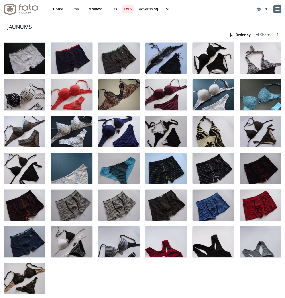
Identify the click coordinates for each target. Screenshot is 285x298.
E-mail (75, 8)
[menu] (277, 9)
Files (113, 8)
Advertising (148, 8)
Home (58, 8)
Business (95, 8)
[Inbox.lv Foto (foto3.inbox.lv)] (23, 9)
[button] (167, 9)
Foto (128, 8)
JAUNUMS (19, 26)
